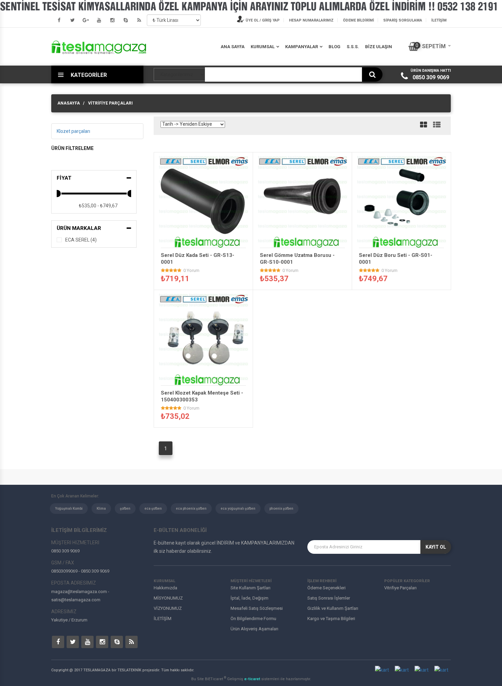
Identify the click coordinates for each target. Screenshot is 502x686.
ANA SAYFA (233, 46)
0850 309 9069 (431, 77)
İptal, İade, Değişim (249, 598)
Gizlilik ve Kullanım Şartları (332, 608)
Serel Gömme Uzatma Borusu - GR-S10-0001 (297, 258)
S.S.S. (353, 46)
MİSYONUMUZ (168, 598)
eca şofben (153, 508)
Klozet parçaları (73, 131)
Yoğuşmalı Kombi (69, 508)
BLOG (334, 46)
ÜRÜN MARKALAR (79, 228)
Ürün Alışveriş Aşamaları (254, 628)
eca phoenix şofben (191, 508)
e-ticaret (252, 679)
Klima (101, 508)
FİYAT (64, 178)
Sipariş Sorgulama (402, 20)
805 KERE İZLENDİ (205, 379)
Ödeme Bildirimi (358, 20)
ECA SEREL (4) (81, 240)
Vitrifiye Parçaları (110, 103)
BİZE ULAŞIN (378, 46)
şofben (125, 508)
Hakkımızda (165, 587)
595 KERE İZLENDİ (403, 241)
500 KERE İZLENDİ (304, 241)
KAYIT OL (436, 547)
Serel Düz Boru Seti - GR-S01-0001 (395, 258)
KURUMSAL (263, 46)
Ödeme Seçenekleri (326, 587)
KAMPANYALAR (301, 46)
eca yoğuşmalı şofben (238, 508)
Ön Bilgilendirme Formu (253, 618)
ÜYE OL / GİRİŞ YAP (262, 20)
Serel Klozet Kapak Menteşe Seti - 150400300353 (202, 396)
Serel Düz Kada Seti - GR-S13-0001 (197, 258)
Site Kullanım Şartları (250, 587)
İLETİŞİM (439, 20)
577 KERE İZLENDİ (205, 241)
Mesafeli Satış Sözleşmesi (257, 608)
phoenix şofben (281, 508)
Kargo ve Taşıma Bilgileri (331, 618)
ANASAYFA (68, 103)
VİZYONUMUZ (168, 608)
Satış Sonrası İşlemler (328, 598)
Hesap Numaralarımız (311, 20)
